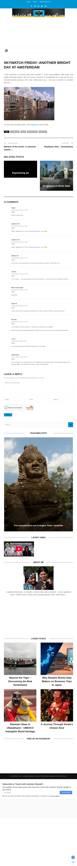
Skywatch (34, 125)
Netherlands (32, 131)
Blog (23, 131)
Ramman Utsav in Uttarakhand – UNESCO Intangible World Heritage (20, 728)
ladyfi (13, 208)
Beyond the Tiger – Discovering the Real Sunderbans (20, 681)
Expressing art (20, 172)
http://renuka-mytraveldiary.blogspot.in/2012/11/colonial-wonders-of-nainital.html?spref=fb (39, 330)
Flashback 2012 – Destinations (58, 147)
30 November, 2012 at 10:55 (19, 242)
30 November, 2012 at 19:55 (19, 290)
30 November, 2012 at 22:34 (19, 321)
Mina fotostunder (17, 287)
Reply (13, 212)
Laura (13, 339)
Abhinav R (15, 255)
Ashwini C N (15, 224)
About (35, 1)
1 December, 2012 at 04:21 (19, 341)
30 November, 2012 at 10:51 (19, 210)
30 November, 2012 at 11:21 (19, 258)
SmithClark (15, 355)
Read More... (61, 595)
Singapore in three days (56, 186)
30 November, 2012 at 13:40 (19, 274)
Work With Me (45, 1)
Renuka (14, 319)
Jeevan (13, 271)
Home (28, 1)
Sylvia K (14, 303)
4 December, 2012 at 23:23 (19, 357)
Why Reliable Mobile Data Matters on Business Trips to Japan (57, 681)
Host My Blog (61, 776)
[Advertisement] (38, 33)
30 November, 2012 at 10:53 (19, 226)
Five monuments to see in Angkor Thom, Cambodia (38, 525)
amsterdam (14, 131)
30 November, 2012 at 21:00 (19, 306)
